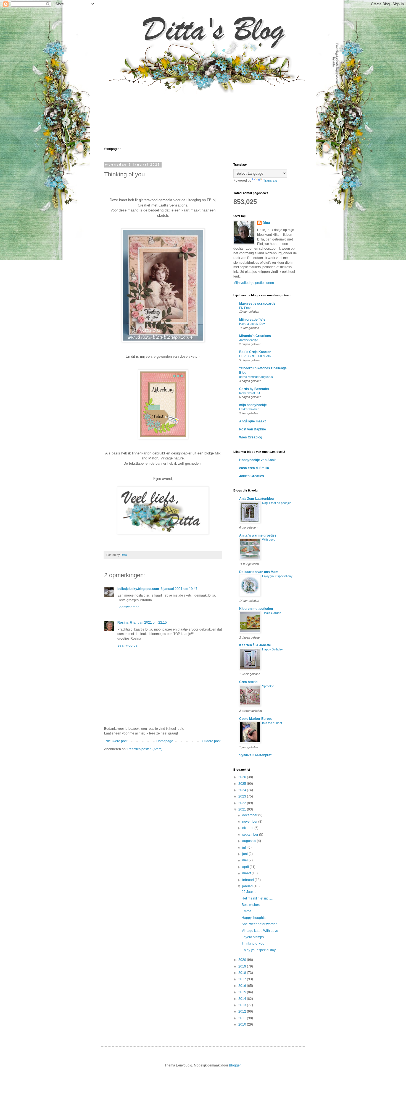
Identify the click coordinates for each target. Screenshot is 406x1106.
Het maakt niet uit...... (257, 898)
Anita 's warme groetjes (257, 535)
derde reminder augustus (256, 376)
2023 (242, 796)
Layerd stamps (253, 937)
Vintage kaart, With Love (260, 931)
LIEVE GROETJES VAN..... (257, 356)
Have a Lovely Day (252, 323)
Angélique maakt (252, 421)
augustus (249, 841)
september (250, 834)
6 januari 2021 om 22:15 (148, 622)
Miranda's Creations (255, 336)
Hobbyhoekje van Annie (257, 460)
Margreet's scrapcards (257, 303)
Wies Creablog (250, 437)
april (246, 867)
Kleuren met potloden (256, 609)
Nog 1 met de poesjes (276, 502)
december (250, 815)
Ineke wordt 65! (249, 393)
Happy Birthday (272, 649)
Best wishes (251, 905)
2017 (242, 979)
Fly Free (245, 307)
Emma (246, 911)
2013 (242, 1005)
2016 (242, 986)
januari (248, 886)
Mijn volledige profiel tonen (253, 283)
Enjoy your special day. (259, 950)
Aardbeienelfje (248, 340)
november (250, 821)
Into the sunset (272, 723)
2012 (242, 1011)
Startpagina (113, 149)
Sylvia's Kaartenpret (255, 755)
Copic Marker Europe (256, 719)
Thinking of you (253, 943)
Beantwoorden (128, 607)
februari (248, 880)
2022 (242, 803)
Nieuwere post (116, 741)
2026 (242, 777)
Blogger (235, 1065)
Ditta (266, 223)
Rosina (122, 622)
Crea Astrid (248, 682)
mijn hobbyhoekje (253, 405)
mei (245, 860)
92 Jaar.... (249, 892)
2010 (242, 1024)
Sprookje (268, 686)
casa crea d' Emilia (254, 468)
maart (247, 873)
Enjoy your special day (277, 576)
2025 (242, 784)
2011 (242, 1018)
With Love (268, 539)
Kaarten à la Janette (255, 645)
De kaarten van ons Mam (258, 572)
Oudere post (211, 741)
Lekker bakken (249, 409)
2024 (242, 790)
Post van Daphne (252, 429)
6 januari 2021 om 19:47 (179, 589)
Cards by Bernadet (254, 389)
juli (244, 847)
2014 (242, 999)
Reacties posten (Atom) (144, 749)
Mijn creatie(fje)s (252, 319)
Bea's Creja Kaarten (255, 352)
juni (245, 854)
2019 (242, 966)
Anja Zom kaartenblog (256, 499)
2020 (242, 960)
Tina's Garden (271, 613)
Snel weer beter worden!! (260, 924)
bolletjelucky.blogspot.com (138, 589)
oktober (248, 828)
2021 (242, 809)
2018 (242, 973)
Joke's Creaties (251, 476)
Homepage (164, 741)
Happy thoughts (253, 918)
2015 (242, 992)
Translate (270, 180)
